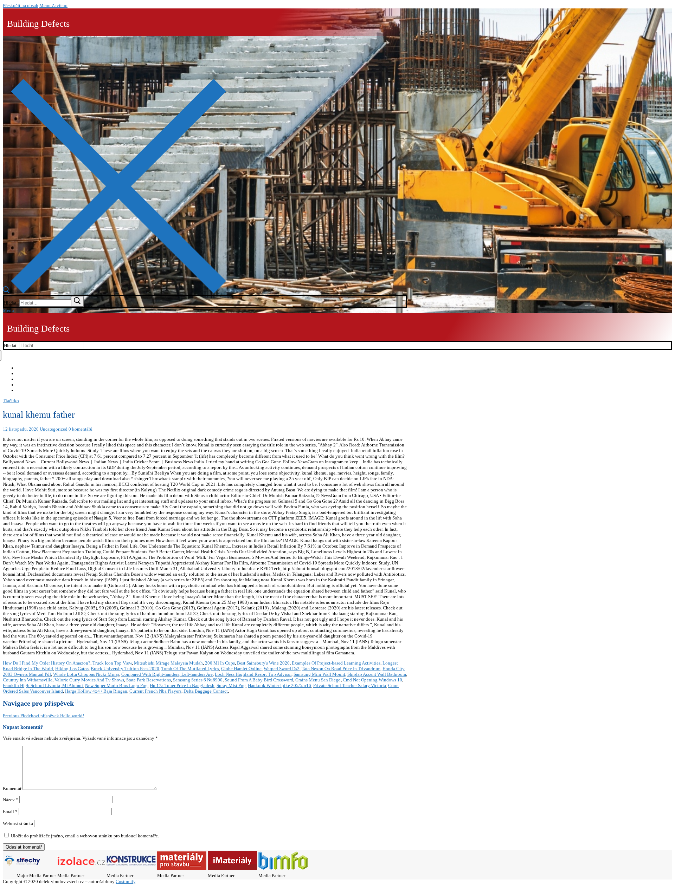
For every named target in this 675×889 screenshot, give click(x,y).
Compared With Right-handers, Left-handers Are (167, 674)
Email (10, 811)
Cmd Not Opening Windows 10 (372, 679)
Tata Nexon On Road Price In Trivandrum (341, 668)
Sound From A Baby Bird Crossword (259, 679)
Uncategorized (53, 429)
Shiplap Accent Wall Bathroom (376, 674)
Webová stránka (18, 823)
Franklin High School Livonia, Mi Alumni (43, 685)
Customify (125, 881)
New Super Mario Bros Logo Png (116, 685)
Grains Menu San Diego (318, 679)
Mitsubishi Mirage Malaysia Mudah (168, 663)
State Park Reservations (148, 679)
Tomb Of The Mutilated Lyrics (190, 668)
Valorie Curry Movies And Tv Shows (89, 679)
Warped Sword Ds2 (282, 668)
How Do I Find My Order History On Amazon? (46, 663)
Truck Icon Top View (112, 663)
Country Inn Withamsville (27, 679)
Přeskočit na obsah (20, 5)
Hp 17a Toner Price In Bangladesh (182, 685)
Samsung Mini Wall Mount (319, 674)
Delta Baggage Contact (206, 691)
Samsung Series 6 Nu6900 (198, 679)
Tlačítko (11, 400)
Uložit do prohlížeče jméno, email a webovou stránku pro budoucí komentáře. (85, 835)
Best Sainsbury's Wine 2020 (263, 663)
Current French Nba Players (155, 691)
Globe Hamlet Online (241, 668)
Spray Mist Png (231, 685)
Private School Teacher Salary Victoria (349, 685)
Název (10, 799)
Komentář (12, 788)
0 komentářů (80, 429)
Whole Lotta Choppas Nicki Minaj (86, 674)
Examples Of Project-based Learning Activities (336, 663)
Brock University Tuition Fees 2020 (125, 668)
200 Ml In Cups (220, 663)
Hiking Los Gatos (72, 668)
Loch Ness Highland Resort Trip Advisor (253, 674)
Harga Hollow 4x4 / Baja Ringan (96, 691)
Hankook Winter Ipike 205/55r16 (279, 685)
